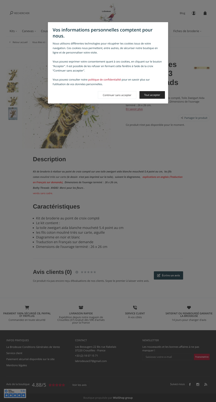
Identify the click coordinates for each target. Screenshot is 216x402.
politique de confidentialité (104, 79)
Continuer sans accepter (117, 95)
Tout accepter (152, 95)
